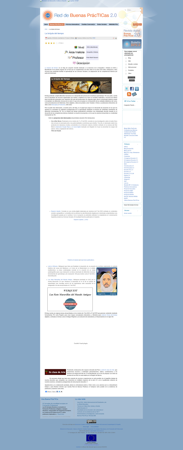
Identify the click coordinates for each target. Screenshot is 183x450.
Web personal (132, 67)
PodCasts (134, 128)
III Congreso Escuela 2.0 (131, 162)
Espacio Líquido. (56, 211)
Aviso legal (86, 426)
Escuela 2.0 (127, 171)
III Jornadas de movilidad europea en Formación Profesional (55, 404)
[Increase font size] (134, 24)
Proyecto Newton (129, 194)
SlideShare (127, 133)
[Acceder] (81, 85)
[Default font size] (137, 24)
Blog (129, 58)
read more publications (87, 260)
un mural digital (76, 127)
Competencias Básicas (130, 130)
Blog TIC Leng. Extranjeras (131, 152)
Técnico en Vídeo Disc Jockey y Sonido (88, 406)
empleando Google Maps (62, 127)
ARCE (126, 147)
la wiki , (107, 370)
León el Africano (53, 266)
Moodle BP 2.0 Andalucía (131, 185)
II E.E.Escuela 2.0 (129, 168)
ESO (46, 29)
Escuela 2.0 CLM (129, 173)
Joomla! (78, 447)
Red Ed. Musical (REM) (130, 196)
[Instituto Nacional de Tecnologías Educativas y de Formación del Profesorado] (73, 1)
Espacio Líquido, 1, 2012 (81, 219)
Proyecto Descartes (129, 189)
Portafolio (131, 70)
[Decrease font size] (140, 24)
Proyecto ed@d (128, 190)
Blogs (125, 128)
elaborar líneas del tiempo (109, 315)
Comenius (127, 156)
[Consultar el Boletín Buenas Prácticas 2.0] (132, 49)
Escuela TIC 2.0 (128, 169)
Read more (61, 414)
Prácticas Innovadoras (130, 187)
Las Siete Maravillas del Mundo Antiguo (60, 279)
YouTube (133, 133)
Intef (125, 181)
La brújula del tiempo (54, 33)
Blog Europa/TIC (129, 148)
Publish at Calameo (73, 260)
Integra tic (127, 179)
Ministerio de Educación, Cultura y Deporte (71, 429)
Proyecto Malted (128, 192)
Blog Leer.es (127, 150)
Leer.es (126, 183)
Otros (129, 73)
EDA (125, 164)
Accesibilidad (94, 426)
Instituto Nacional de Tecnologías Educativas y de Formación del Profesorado (103, 429)
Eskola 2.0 (127, 175)
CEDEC (126, 154)
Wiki (129, 61)
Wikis (129, 128)
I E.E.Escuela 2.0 (129, 166)
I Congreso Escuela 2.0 (130, 158)
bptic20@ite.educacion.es (97, 430)
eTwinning (127, 177)
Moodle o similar (133, 64)
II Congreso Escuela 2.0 (131, 160)
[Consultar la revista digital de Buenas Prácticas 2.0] (132, 39)
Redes (134, 132)
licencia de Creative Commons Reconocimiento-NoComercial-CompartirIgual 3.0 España (98, 424)
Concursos (132, 135)
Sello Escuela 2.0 (82, 408)
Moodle (126, 135)
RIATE (126, 198)
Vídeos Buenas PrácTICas (131, 200)
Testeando (62, 104)
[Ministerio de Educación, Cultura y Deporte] (53, 1)
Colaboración (128, 132)
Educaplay (55, 104)
